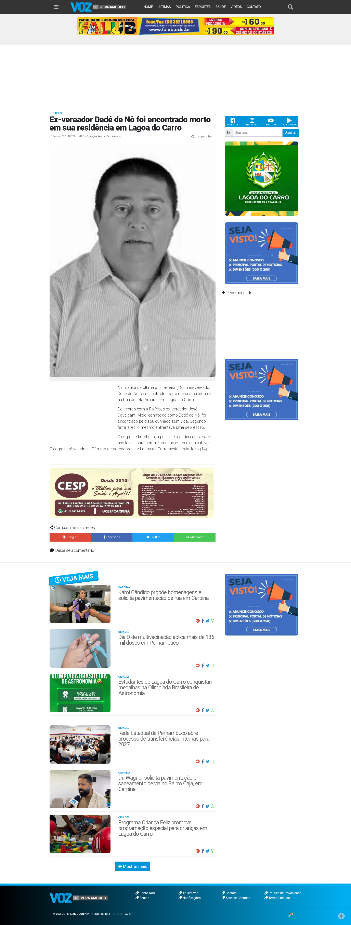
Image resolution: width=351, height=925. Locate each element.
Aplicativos (190, 893)
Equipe (144, 898)
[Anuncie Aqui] (261, 253)
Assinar (290, 133)
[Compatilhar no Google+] (198, 620)
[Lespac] (261, 389)
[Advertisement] (175, 75)
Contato (231, 893)
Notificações (191, 898)
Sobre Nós (147, 893)
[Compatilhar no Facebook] (203, 620)
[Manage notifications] (341, 916)
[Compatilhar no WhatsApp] (212, 620)
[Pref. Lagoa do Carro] (261, 178)
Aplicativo (289, 124)
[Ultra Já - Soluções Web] (291, 914)
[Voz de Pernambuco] (98, 7)
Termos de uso (279, 898)
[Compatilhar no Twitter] (208, 620)
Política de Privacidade (284, 893)
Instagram (252, 124)
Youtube (271, 124)
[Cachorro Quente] (133, 489)
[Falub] (175, 26)
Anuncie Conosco (237, 898)
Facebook (232, 124)
